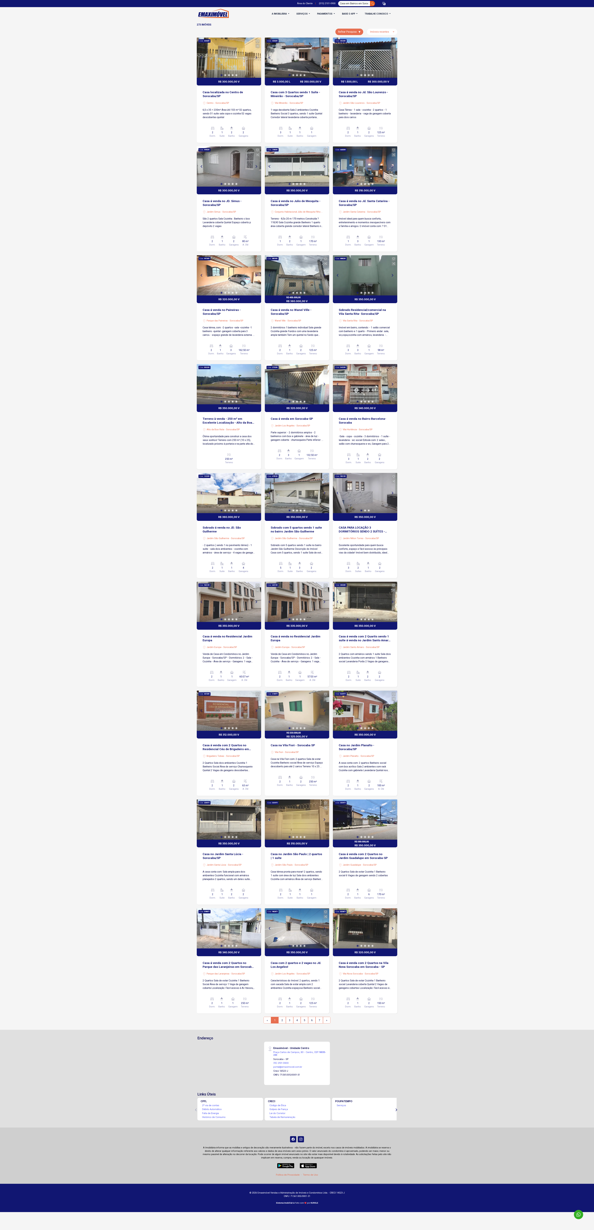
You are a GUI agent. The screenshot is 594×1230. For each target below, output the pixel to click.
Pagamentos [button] (325, 13)
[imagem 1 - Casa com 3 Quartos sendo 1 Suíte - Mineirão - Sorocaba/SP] (297, 58)
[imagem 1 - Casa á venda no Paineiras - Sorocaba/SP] (229, 275)
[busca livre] (372, 3)
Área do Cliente (305, 3)
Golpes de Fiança (278, 1109)
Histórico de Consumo (214, 1117)
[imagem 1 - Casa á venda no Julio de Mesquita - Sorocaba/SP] (297, 166)
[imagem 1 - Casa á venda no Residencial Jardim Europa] (229, 602)
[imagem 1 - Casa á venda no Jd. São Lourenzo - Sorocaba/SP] (365, 58)
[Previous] (201, 57)
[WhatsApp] (578, 1214)
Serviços (341, 1105)
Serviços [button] (302, 13)
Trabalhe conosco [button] (377, 13)
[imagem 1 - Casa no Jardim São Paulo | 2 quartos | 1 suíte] (297, 819)
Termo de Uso (310, 1174)
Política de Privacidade (288, 1174)
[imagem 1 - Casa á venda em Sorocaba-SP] (297, 384)
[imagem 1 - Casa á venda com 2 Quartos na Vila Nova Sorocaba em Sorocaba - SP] (365, 928)
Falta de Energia (210, 1113)
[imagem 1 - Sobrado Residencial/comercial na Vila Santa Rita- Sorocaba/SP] (365, 275)
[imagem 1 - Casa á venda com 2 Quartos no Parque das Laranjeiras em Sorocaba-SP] (229, 928)
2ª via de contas (210, 1105)
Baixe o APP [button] (349, 13)
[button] (383, 3)
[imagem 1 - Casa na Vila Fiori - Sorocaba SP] (297, 711)
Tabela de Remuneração (282, 1117)
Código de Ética (277, 1105)
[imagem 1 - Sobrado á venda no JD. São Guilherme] (229, 493)
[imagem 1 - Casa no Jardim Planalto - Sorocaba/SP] (365, 711)
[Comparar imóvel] (258, 46)
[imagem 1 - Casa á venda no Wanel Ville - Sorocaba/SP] (297, 275)
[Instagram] (301, 1139)
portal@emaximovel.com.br (287, 1067)
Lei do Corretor (277, 1113)
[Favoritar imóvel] (258, 41)
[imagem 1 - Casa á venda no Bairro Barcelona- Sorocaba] (365, 384)
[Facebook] (293, 1139)
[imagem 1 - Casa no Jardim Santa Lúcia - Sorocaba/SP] (229, 819)
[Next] (256, 57)
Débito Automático (212, 1109)
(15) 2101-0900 (281, 1063)
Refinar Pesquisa (347, 31)
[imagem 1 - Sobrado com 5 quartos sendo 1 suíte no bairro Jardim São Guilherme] (297, 493)
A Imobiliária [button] (279, 13)
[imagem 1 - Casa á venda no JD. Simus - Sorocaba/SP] (229, 166)
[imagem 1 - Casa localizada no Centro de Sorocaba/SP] (229, 58)
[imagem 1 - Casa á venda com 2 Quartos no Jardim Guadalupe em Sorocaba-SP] (365, 819)
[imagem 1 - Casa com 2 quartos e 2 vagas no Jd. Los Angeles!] (297, 928)
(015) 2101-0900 (327, 3)
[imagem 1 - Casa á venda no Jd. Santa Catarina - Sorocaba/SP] (365, 166)
